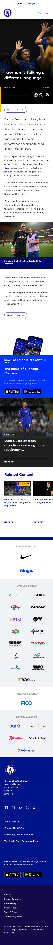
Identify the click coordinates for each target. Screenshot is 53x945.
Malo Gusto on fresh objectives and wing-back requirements (17, 502)
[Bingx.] (31, 3)
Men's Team (9, 87)
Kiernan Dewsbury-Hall (15, 110)
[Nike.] (21, 3)
